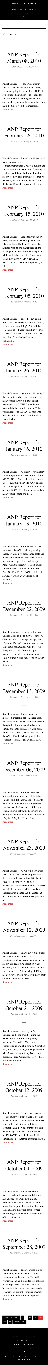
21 (41, 1317)
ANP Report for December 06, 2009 (24, 766)
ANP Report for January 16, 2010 (24, 445)
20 (36, 1317)
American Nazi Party (24, 3)
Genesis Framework (36, 1357)
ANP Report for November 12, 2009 (24, 926)
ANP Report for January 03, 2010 (24, 520)
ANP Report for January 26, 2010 (24, 367)
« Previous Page (11, 1318)
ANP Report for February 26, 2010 (24, 132)
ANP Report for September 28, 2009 (24, 1243)
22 (5, 1322)
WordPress (21, 1359)
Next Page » (19, 1322)
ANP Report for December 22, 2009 (24, 606)
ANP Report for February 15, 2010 (24, 210)
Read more (7, 109)
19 (30, 1317)
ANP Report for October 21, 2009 (24, 1004)
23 (11, 1322)
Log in (28, 1359)
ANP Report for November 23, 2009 (24, 844)
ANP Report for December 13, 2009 (24, 687)
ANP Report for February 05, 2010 (24, 292)
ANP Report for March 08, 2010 (24, 57)
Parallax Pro (23, 1357)
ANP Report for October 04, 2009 (24, 1165)
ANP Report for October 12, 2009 (24, 1087)
